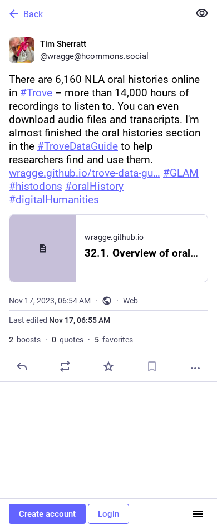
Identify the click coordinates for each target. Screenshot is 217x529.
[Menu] (198, 514)
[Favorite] (108, 366)
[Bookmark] (152, 366)
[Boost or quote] (65, 366)
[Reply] (21, 366)
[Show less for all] (202, 13)
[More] (195, 368)
